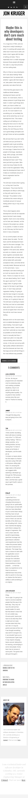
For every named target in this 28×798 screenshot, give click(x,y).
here (19, 740)
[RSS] (17, 7)
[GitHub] (14, 7)
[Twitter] (8, 7)
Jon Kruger (10, 591)
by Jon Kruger (13, 360)
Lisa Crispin (10, 374)
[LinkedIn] (11, 7)
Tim (7, 428)
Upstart (5, 740)
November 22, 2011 (6, 360)
